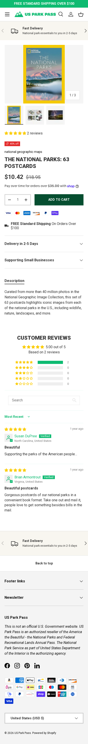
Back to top (44, 563)
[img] (15, 429)
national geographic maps (23, 152)
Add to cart (59, 199)
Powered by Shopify (44, 733)
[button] (16, 133)
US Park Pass (22, 733)
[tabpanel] (44, 302)
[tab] (14, 281)
